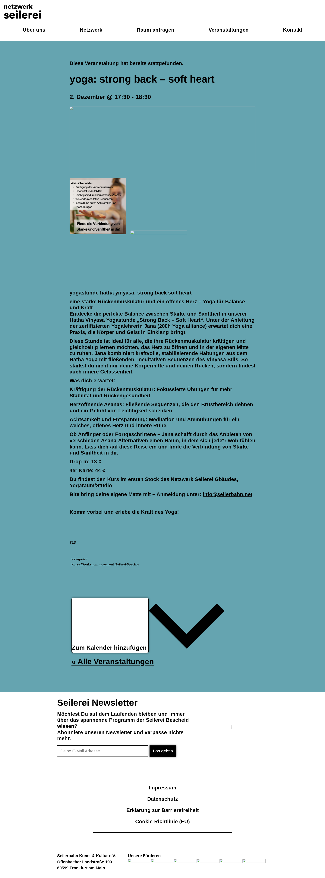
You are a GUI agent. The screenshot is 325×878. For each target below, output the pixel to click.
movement (106, 564)
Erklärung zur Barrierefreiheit (162, 810)
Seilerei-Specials (127, 564)
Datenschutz (162, 799)
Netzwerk (91, 30)
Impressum (162, 788)
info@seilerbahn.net (227, 494)
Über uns (34, 30)
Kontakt (292, 30)
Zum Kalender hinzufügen (110, 647)
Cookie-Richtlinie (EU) (162, 821)
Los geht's (163, 751)
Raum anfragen (155, 30)
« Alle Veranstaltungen (112, 661)
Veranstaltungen (229, 30)
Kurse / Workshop (84, 564)
